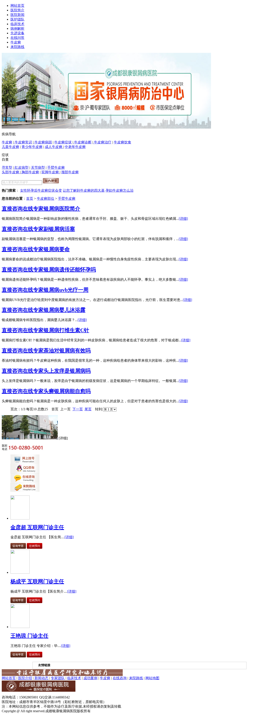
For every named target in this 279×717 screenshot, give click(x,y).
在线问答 (17, 38)
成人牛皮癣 (54, 147)
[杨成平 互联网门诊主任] (20, 572)
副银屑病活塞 (59, 229)
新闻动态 (41, 678)
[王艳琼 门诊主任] (20, 627)
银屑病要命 (57, 249)
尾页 (88, 409)
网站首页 (17, 5)
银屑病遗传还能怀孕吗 (70, 269)
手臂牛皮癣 (56, 167)
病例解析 (17, 28)
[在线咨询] (106, 127)
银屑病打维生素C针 (66, 330)
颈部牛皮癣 (70, 172)
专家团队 (58, 678)
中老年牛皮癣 (75, 147)
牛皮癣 (15, 42)
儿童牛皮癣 (10, 147)
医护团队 (17, 19)
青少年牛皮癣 (32, 147)
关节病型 (38, 167)
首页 (29, 198)
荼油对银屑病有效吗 (67, 350)
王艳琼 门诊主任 (29, 636)
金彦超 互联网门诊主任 (37, 527)
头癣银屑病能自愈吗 (67, 391)
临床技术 (17, 24)
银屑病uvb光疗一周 (66, 290)
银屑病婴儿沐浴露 (64, 310)
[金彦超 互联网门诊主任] (20, 518)
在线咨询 (120, 678)
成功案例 (90, 678)
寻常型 (7, 167)
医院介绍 (25, 678)
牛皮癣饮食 (122, 142)
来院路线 (17, 47)
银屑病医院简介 (62, 208)
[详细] (183, 218)
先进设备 (17, 33)
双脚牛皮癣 (50, 172)
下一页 (77, 409)
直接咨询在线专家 (23, 208)
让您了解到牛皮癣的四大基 (84, 190)
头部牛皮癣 (11, 172)
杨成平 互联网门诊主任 (37, 581)
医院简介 (17, 10)
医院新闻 (17, 15)
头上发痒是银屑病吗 (67, 371)
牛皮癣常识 (23, 142)
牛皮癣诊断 (82, 142)
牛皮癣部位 (45, 198)
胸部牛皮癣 (30, 172)
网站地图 (152, 678)
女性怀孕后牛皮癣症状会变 (41, 190)
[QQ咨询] (24, 472)
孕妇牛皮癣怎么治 (119, 190)
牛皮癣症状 (63, 142)
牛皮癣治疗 (102, 142)
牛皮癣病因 (43, 142)
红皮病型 (21, 167)
